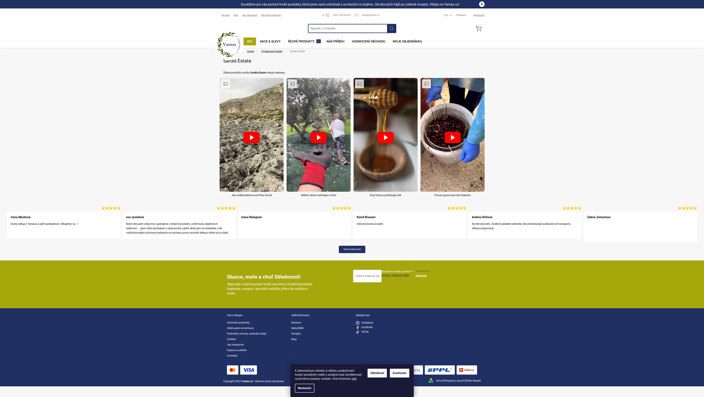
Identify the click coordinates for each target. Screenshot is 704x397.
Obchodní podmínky (271, 15)
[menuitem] (250, 41)
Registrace (479, 15)
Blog (236, 15)
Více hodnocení (352, 249)
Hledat (391, 28)
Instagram (367, 322)
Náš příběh (297, 328)
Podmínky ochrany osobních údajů (246, 333)
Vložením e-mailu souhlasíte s (406, 273)
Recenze (296, 322)
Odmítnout (377, 373)
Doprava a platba (237, 350)
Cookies (231, 339)
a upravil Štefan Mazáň (468, 380)
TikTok (365, 331)
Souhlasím (400, 373)
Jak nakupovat (249, 15)
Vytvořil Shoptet (445, 380)
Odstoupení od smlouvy (240, 328)
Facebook (367, 327)
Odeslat (421, 276)
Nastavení (304, 388)
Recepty (225, 15)
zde (354, 378)
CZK (446, 15)
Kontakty (232, 355)
